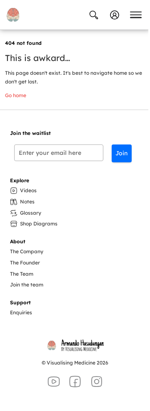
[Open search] (94, 15)
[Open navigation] (136, 15)
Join (121, 153)
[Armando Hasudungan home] (13, 14)
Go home (15, 95)
